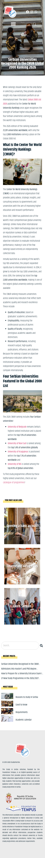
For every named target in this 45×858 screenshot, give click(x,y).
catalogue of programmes (14, 482)
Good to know (21, 705)
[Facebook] (27, 11)
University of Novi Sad (17, 443)
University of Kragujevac (18, 452)
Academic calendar (24, 720)
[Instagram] (31, 11)
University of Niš (14, 464)
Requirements (22, 712)
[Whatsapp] (35, 11)
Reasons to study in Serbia (27, 697)
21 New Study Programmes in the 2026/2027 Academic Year (20, 680)
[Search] (42, 646)
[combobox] (20, 646)
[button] (13, 24)
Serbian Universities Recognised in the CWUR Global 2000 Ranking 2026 (20, 666)
